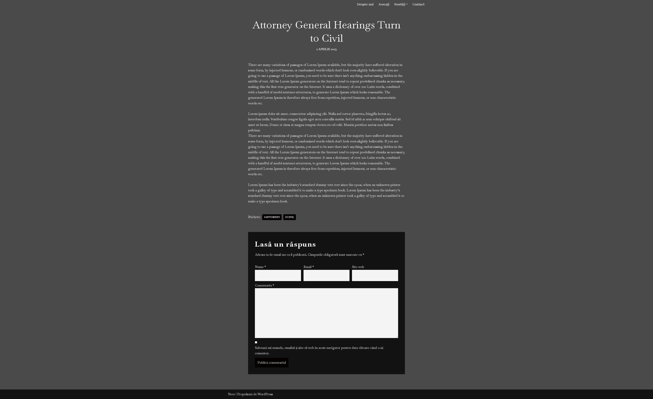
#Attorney (272, 217)
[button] (407, 4)
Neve (231, 394)
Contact (418, 4)
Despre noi (365, 4)
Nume (260, 267)
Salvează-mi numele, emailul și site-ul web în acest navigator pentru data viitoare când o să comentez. (319, 350)
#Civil (289, 217)
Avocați (383, 4)
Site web (358, 267)
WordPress (265, 394)
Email (309, 267)
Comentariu (264, 285)
